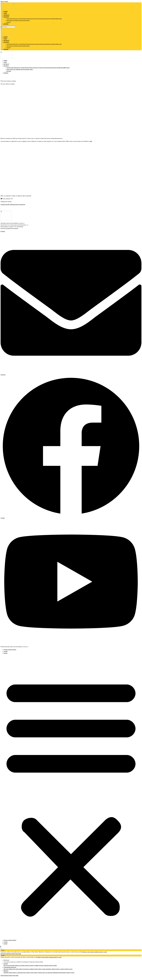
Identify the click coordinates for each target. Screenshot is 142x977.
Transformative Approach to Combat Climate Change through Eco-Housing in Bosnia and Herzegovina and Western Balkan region (34, 18)
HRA (91, 141)
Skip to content (4, 1)
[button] (71, 796)
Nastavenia (3, 953)
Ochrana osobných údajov (10, 649)
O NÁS (5, 13)
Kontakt (5, 653)
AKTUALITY (6, 15)
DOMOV (6, 11)
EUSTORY (9, 22)
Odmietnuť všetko (10, 953)
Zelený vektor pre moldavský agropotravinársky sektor (18, 20)
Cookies (6, 651)
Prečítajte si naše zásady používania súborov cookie (94, 952)
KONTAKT (6, 24)
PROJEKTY (6, 17)
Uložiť (2, 975)
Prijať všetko (18, 953)
